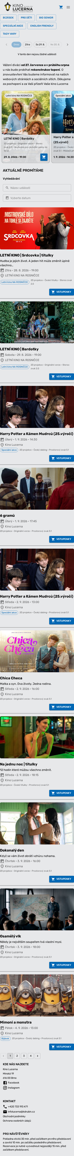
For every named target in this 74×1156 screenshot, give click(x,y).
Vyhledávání (11, 178)
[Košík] (61, 7)
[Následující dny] (67, 44)
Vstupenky (63, 291)
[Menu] (68, 7)
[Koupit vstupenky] (42, 157)
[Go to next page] (37, 1056)
